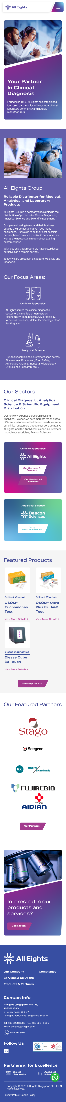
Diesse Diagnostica (17, 652)
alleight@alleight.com (23, 1027)
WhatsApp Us (17, 1032)
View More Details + (16, 619)
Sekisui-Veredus (15, 597)
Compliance (47, 972)
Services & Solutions (19, 978)
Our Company (14, 972)
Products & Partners (19, 984)
